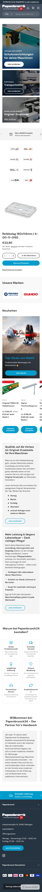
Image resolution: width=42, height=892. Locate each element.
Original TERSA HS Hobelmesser (10, 404)
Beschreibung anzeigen (12, 270)
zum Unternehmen (13, 848)
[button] (33, 7)
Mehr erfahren (10, 119)
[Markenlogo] (11, 294)
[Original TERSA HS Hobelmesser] (10, 389)
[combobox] (21, 14)
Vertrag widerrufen (14, 886)
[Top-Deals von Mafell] (21, 334)
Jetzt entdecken (13, 64)
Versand (14, 246)
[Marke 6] (28, 170)
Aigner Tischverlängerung (29, 406)
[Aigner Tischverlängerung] (29, 389)
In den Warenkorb (29, 255)
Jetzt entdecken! (15, 521)
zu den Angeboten (32, 2)
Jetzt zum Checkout (21, 263)
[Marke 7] (14, 180)
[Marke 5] (14, 170)
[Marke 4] (28, 159)
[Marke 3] (14, 159)
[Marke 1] (14, 149)
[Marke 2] (28, 149)
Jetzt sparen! (21, 373)
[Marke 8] (28, 180)
